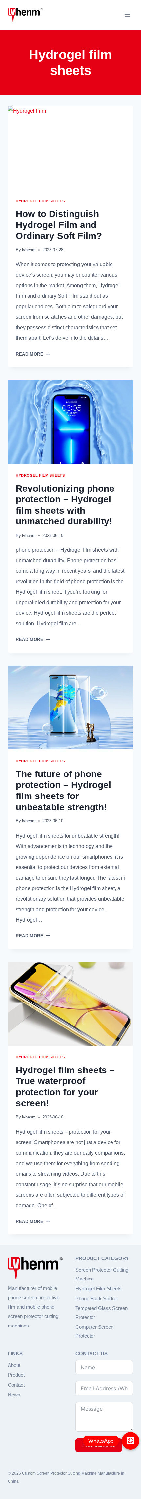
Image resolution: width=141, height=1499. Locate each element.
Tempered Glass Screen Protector (101, 1312)
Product (16, 1375)
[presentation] (70, 148)
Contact (16, 1385)
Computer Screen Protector (94, 1331)
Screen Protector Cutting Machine (101, 1274)
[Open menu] (127, 15)
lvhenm (29, 249)
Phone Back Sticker (96, 1298)
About (14, 1365)
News (14, 1394)
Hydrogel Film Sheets (98, 1288)
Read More (33, 354)
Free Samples (98, 1445)
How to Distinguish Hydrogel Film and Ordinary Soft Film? (59, 225)
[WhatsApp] (130, 1441)
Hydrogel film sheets (40, 201)
